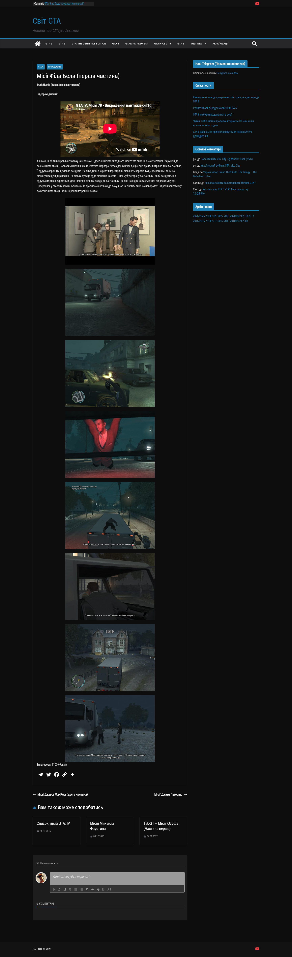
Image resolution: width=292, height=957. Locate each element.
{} (103, 889)
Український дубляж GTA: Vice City (220, 165)
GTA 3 (180, 43)
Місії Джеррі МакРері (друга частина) (63, 794)
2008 (245, 221)
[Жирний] (53, 889)
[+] (109, 889)
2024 (208, 216)
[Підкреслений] (65, 889)
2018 (245, 216)
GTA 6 (48, 43)
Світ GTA (47, 21)
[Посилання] (98, 889)
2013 (214, 221)
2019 (239, 216)
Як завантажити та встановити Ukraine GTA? (230, 182)
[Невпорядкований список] (81, 889)
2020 (233, 216)
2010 (233, 221)
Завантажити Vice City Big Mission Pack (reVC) (227, 159)
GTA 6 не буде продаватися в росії (63, 4)
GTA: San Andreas (136, 43)
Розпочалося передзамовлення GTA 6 (215, 108)
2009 (239, 221)
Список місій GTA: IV (53, 823)
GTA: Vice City (162, 43)
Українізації (220, 43)
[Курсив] (59, 889)
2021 (226, 216)
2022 (220, 216)
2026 (196, 216)
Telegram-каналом (227, 73)
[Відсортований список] (76, 889)
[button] (204, 43)
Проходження (54, 67)
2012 (220, 221)
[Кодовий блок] (92, 889)
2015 (202, 221)
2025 (202, 216)
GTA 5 (62, 43)
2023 (214, 216)
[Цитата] (87, 889)
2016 (196, 221)
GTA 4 (115, 43)
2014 (208, 221)
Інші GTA (196, 43)
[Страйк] (70, 889)
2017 (251, 216)
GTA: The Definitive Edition (89, 43)
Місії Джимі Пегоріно (168, 794)
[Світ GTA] (37, 43)
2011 (226, 221)
